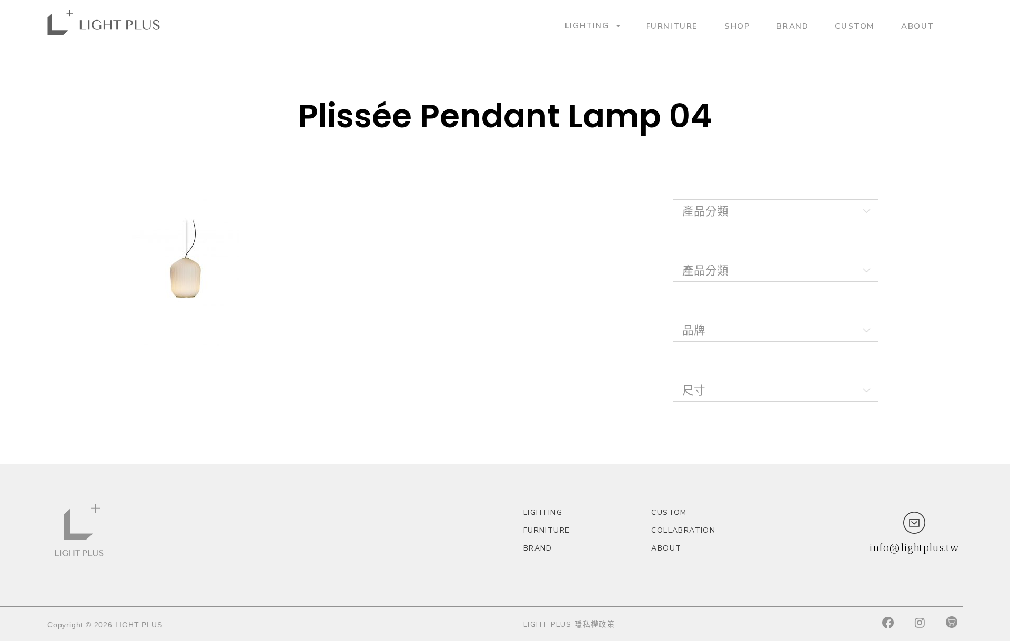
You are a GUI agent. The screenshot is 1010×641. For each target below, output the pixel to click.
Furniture (672, 25)
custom (855, 25)
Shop (737, 25)
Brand (792, 25)
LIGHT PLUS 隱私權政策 (569, 624)
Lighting (587, 25)
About (917, 25)
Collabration (683, 530)
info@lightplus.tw (914, 547)
